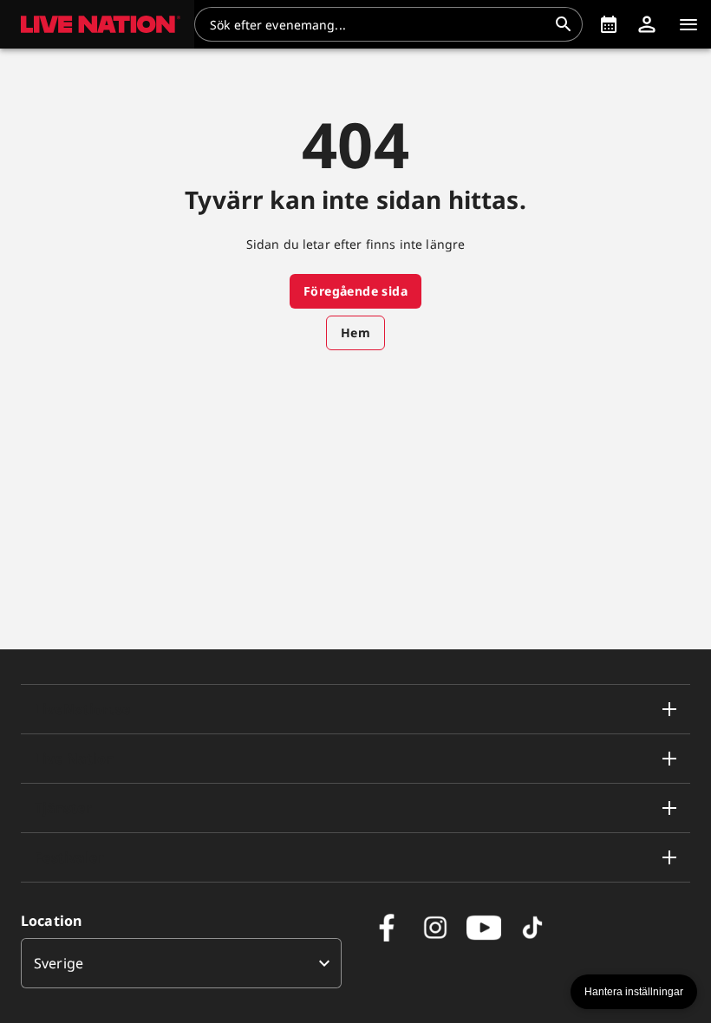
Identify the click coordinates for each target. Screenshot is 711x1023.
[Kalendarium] (609, 24)
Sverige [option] (58, 963)
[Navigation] (688, 24)
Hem (355, 332)
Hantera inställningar (633, 992)
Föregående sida (355, 291)
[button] (97, 24)
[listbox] (181, 963)
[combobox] (378, 24)
